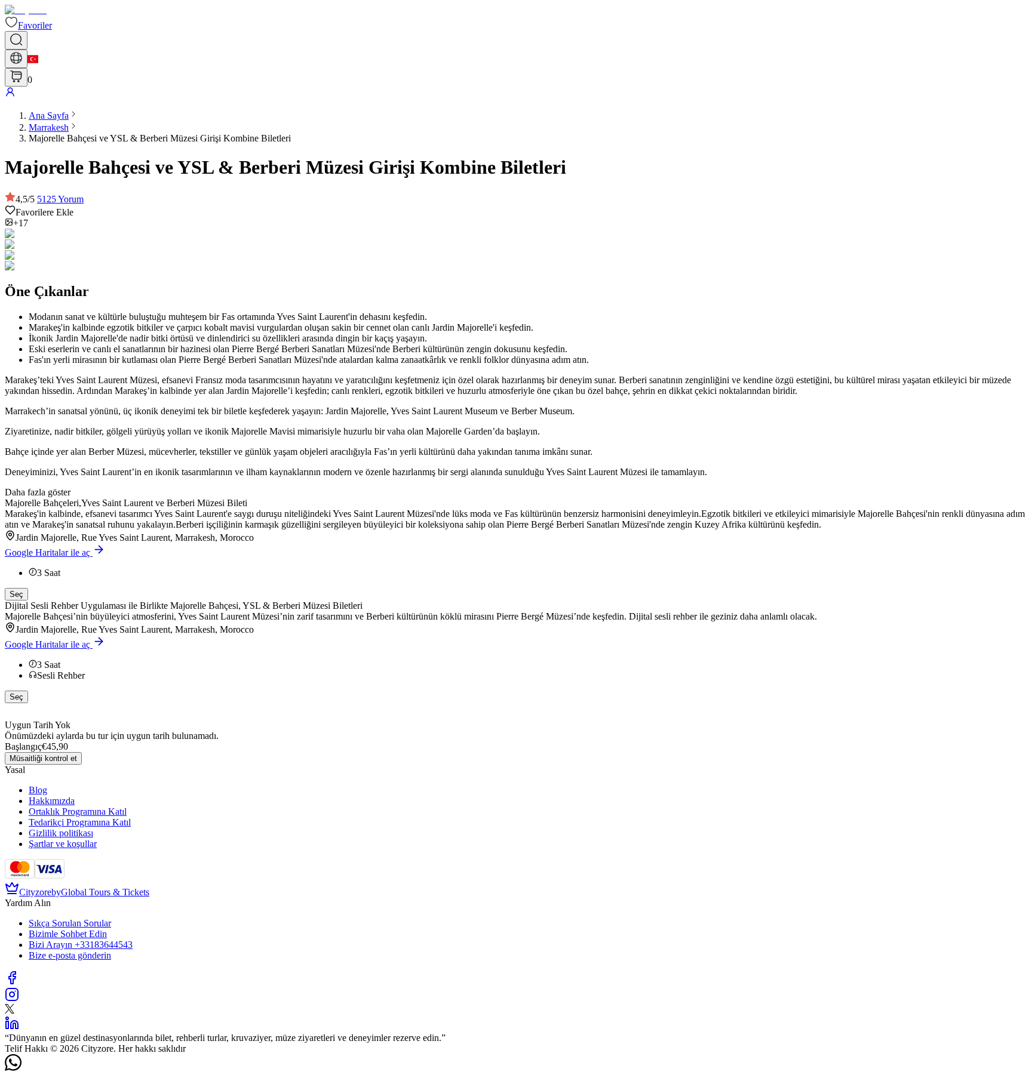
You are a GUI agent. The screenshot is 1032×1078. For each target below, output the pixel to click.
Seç (16, 594)
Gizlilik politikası (61, 833)
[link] (49, 115)
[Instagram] (12, 998)
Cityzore (35, 892)
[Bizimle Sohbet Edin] (13, 1067)
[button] (28, 25)
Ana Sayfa (49, 115)
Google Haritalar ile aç (47, 552)
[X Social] (9, 1010)
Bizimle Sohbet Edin (68, 934)
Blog (38, 790)
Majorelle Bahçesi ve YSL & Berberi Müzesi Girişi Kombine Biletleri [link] (160, 138)
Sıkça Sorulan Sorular (70, 923)
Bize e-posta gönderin (70, 955)
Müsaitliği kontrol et (43, 758)
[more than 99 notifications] (16, 77)
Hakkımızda (52, 801)
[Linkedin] (12, 1027)
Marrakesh (49, 127)
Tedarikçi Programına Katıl (80, 822)
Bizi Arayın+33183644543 (81, 945)
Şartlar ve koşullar (63, 844)
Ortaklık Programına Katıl (78, 811)
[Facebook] (12, 982)
